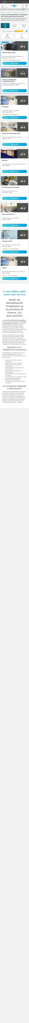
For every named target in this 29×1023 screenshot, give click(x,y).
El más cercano (24, 25)
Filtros (21, 37)
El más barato (14, 25)
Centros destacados (5, 25)
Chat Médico (18, 9)
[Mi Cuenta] (3, 6)
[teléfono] (7, 6)
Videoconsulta (10, 9)
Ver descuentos (13, 31)
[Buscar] (23, 6)
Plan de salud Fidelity (24, 9)
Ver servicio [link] (14, 63)
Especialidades (3, 9)
